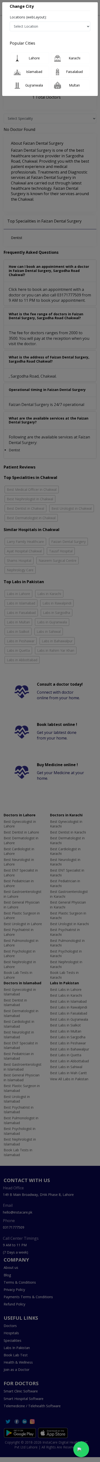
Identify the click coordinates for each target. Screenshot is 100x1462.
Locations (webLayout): (28, 17)
